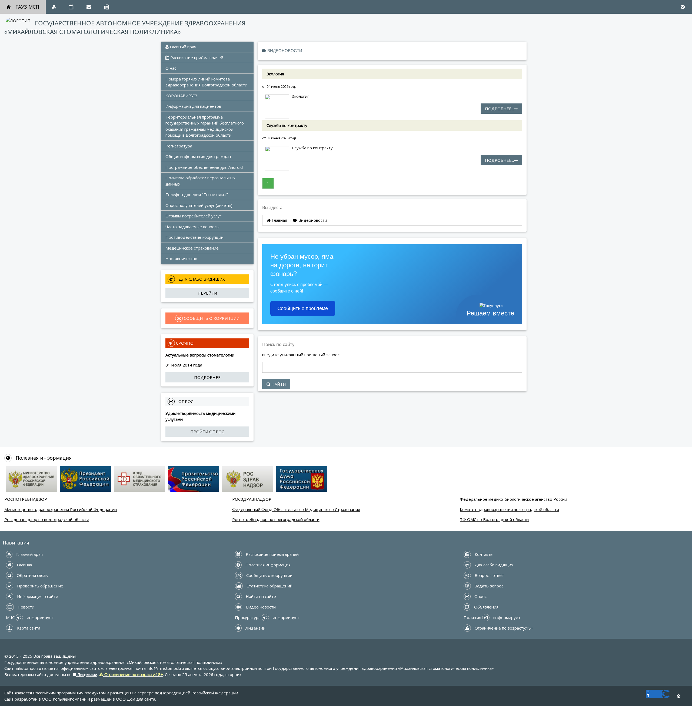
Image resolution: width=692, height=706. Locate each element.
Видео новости (260, 607)
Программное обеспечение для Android (204, 167)
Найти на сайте (260, 596)
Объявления (485, 607)
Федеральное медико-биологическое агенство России (513, 499)
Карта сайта (28, 628)
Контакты (483, 554)
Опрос (480, 596)
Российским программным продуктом (69, 692)
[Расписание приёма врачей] (71, 7)
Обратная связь (32, 575)
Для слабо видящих (493, 564)
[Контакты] (107, 7)
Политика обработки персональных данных (201, 181)
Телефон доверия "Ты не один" (196, 194)
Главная (279, 220)
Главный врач (182, 46)
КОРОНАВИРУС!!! (181, 95)
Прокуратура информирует (267, 617)
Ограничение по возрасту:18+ (503, 628)
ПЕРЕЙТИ (207, 293)
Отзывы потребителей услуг (193, 215)
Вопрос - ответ (489, 575)
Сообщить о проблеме (302, 308)
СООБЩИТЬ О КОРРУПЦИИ (211, 318)
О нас (170, 68)
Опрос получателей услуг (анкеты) (198, 205)
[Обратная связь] (89, 7)
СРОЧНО (184, 343)
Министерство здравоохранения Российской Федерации (60, 509)
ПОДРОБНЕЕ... (499, 108)
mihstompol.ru (28, 668)
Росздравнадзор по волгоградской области (46, 519)
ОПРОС (185, 401)
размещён (101, 699)
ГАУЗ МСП (27, 7)
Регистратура (178, 146)
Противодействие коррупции (194, 237)
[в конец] (682, 7)
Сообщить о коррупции (268, 575)
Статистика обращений (268, 586)
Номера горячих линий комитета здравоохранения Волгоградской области (206, 82)
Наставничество (181, 258)
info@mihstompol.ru (165, 668)
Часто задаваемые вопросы (192, 226)
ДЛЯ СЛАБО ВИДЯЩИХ (201, 279)
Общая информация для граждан (198, 156)
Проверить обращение (39, 586)
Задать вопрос (488, 586)
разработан (26, 699)
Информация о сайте (37, 596)
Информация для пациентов (193, 106)
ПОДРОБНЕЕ (207, 377)
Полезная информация (43, 458)
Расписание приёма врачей (196, 57)
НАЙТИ (278, 384)
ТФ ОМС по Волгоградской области (494, 519)
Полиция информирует (492, 617)
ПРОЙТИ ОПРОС (207, 431)
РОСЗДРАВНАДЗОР (251, 499)
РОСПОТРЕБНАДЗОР (25, 499)
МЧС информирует (30, 617)
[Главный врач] (54, 7)
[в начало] (679, 696)
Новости (25, 607)
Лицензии (254, 628)
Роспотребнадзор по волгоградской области (276, 519)
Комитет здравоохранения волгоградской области (509, 509)
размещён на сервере (132, 692)
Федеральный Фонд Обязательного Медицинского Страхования (296, 509)
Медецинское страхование (192, 248)
